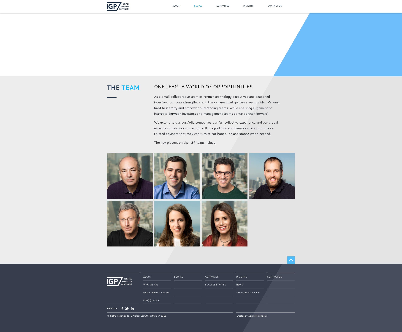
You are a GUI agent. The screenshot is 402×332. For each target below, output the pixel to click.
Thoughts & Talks (247, 292)
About (176, 6)
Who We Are (150, 284)
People (198, 6)
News (239, 284)
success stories (215, 284)
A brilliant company (257, 315)
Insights (248, 6)
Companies (222, 6)
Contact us (275, 6)
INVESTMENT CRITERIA (156, 292)
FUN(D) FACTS (151, 300)
